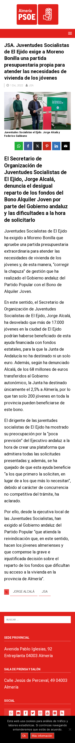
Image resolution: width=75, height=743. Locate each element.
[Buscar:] (37, 619)
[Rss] (62, 713)
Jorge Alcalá (23, 591)
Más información (42, 735)
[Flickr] (55, 713)
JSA (31, 85)
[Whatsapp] (11, 713)
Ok (24, 735)
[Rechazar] (70, 729)
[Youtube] (47, 713)
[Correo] (18, 713)
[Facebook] (26, 713)
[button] (69, 33)
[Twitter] (33, 713)
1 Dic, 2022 (16, 85)
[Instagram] (40, 713)
